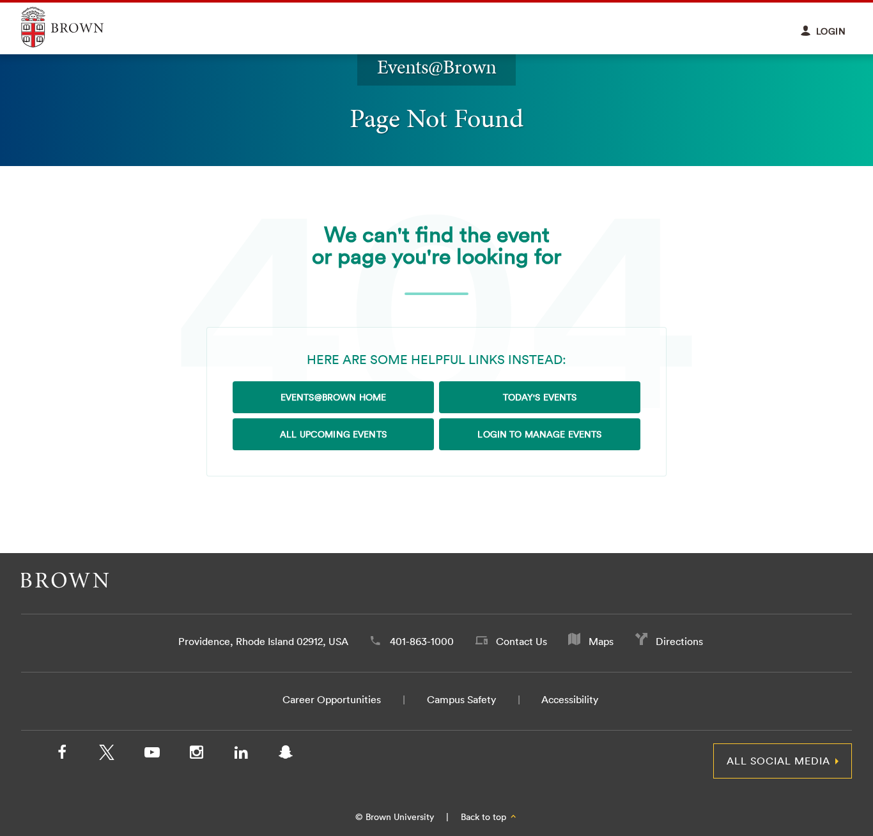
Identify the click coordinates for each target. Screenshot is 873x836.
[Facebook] (62, 755)
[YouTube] (151, 755)
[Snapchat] (285, 755)
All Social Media (778, 760)
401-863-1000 (422, 641)
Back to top (485, 817)
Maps (601, 641)
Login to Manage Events (539, 434)
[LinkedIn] (241, 755)
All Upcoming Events (333, 434)
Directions (679, 641)
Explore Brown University (77, 27)
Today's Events (540, 397)
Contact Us (521, 641)
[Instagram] (196, 755)
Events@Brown (437, 66)
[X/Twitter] (106, 755)
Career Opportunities (331, 699)
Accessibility (569, 699)
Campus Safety (461, 699)
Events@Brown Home (333, 397)
